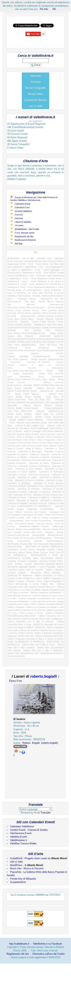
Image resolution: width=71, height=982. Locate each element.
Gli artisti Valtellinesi (23, 211)
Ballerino (59, 558)
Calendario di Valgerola (27, 500)
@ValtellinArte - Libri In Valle (27, 229)
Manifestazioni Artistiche (25, 240)
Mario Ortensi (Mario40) (19, 388)
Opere (10, 299)
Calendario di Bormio (39, 457)
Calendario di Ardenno (17, 454)
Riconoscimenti (14, 301)
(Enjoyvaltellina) (15, 521)
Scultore (28, 564)
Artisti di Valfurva (34, 448)
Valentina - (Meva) (54, 532)
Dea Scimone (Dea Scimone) (44, 330)
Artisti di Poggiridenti (46, 440)
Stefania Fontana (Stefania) (30, 420)
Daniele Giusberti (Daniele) (19, 324)
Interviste (35, 75)
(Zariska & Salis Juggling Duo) (29, 425)
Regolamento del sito (18, 953)
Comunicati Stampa (35, 99)
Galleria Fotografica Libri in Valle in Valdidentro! (42, 619)
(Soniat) (11, 420)
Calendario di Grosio (16, 474)
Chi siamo (19, 225)
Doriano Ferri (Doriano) (20, 336)
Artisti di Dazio (32, 434)
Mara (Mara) (49, 379)
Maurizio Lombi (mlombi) (18, 535)
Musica (21, 552)
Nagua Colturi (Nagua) (27, 394)
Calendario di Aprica (53, 451)
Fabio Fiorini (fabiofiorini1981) (21, 345)
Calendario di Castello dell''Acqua (36, 460)
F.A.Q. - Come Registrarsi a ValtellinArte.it (38, 287)
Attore (35, 558)
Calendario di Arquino (40, 454)
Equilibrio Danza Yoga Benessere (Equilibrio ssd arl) (40, 342)
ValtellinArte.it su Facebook (47, 943)
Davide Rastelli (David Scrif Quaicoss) (24, 327)
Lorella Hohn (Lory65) (51, 373)
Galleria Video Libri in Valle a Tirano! (38, 644)
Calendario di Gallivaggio (51, 472)
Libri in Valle (16, 861)
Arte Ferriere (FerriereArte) (38, 521)
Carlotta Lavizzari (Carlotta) (50, 316)
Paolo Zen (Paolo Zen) (39, 399)
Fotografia (40, 549)
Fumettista (22, 561)
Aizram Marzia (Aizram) (51, 301)
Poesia (36, 552)
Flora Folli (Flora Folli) (51, 345)
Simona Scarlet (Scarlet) (19, 414)
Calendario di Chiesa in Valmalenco (34, 466)
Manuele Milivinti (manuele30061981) (24, 529)
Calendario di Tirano (22, 495)
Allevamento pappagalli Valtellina (48, 564)
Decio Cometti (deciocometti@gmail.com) (26, 333)
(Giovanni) (13, 362)
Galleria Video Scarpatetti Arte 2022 (23, 653)
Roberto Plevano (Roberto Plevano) (43, 405)
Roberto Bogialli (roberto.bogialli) (22, 408)
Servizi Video (35, 93)
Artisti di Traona (56, 446)
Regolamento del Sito (24, 236)
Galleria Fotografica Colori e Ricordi (29, 610)
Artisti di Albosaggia (39, 428)
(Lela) (59, 371)
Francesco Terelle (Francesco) (21, 350)
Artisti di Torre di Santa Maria (35, 446)
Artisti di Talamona (55, 443)
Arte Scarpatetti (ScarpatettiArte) (48, 544)
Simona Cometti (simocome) (49, 417)
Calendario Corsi (22, 207)
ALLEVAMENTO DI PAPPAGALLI (30, 642)
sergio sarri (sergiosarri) (19, 417)
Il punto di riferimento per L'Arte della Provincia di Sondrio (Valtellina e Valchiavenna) (35, 293)
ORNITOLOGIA (14, 546)
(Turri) (11, 423)
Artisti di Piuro (29, 440)
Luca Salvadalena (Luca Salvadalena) (35, 376)
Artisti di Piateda (14, 440)
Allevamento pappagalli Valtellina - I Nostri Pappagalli (31, 567)
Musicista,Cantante (47, 561)
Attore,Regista (47, 558)
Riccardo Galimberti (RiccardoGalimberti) (25, 402)
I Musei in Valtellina (23, 222)
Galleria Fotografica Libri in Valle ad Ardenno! (30, 621)
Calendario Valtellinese (22, 826)
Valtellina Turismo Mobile (23, 843)
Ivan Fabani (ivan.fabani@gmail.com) (24, 371)
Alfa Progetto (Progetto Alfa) (19, 544)
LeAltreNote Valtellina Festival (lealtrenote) (41, 526)
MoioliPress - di (26, 865)
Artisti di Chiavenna (16, 434)
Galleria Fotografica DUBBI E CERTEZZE (26, 627)
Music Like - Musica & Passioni (27, 868)
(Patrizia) (58, 399)
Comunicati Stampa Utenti (35, 261)
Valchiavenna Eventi (20, 833)
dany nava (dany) (55, 324)
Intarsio (60, 549)
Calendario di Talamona (39, 492)
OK (54, 9)
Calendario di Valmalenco (51, 500)
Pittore (60, 561)
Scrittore (18, 564)
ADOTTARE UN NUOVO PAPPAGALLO (44, 546)
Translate (45, 812)
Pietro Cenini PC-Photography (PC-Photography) (29, 538)
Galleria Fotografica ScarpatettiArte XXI (37, 598)
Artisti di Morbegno (54, 437)
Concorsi (35, 81)
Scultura (44, 552)
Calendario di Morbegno (18, 483)
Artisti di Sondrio (39, 443)
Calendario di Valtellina (17, 503)
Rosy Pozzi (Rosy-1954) (19, 411)
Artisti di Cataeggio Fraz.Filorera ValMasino (43, 431)
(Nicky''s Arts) (53, 394)
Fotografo (11, 561)
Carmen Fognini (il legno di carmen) (35, 365)
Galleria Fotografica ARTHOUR (49, 636)
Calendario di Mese (54, 480)
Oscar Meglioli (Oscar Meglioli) (24, 397)
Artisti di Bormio (14, 431)
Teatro (52, 552)
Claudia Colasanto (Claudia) (50, 319)
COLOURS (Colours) (18, 322)
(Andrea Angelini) (54, 307)
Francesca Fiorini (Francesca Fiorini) (35, 348)
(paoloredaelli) (38, 535)
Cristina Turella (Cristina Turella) (47, 322)
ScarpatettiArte (18, 882)
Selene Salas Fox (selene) (49, 414)
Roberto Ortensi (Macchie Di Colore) (24, 379)
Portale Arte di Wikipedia (23, 878)
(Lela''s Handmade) (20, 373)
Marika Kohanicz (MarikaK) (19, 385)
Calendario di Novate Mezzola (48, 483)
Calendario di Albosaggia (29, 451)
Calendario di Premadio (28, 489)
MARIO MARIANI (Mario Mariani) (48, 385)
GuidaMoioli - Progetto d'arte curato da (38, 858)
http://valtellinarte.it (19, 943)
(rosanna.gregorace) (52, 408)
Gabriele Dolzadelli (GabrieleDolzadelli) (28, 356)
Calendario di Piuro (35, 486)
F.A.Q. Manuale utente (24, 233)
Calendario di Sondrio (17, 492)
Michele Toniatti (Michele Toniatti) (22, 391)
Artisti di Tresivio (15, 448)
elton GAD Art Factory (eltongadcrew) (45, 518)
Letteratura (12, 552)
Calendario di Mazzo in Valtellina (29, 480)
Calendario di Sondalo (52, 489)
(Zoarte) (50, 425)
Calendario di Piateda (16, 486)
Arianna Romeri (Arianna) (29, 313)
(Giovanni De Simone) (36, 362)
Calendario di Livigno (27, 477)
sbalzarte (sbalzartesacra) (49, 411)
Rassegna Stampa (27, 299)
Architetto (26, 558)
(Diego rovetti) (55, 333)
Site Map (18, 244)
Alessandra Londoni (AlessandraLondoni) (25, 307)
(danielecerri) (39, 324)
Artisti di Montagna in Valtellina (30, 437)
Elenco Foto (15, 680)
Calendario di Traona (16, 497)
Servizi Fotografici (35, 87)
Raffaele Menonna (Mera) (50, 388)
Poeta (9, 564)
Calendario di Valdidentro (39, 497)
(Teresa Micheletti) (54, 420)
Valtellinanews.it (18, 840)
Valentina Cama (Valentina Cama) (31, 423)
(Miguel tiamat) (45, 391)
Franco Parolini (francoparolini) (49, 350)
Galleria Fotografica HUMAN (50, 604)
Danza (32, 549)
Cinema (23, 549)
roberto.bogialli (43, 676)
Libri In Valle (36, 105)
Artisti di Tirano (14, 446)
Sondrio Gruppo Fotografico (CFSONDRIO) (30, 509)
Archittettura (12, 549)
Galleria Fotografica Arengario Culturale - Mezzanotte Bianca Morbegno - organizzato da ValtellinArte (35, 572)
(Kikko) (48, 371)
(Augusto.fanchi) (26, 316)
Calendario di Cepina (39, 463)
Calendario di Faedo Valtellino (21, 472)
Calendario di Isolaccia (39, 474)
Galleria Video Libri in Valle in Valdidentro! (43, 650)
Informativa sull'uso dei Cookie (48, 953)
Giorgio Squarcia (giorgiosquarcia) (47, 359)
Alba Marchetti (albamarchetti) (35, 304)
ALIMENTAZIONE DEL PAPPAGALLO (34, 506)
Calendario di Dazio (54, 469)
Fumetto (51, 549)
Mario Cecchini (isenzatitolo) (35, 368)
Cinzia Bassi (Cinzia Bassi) (20, 319)
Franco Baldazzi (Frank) (35, 353)
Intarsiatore (33, 561)
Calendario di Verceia (37, 503)
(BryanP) (58, 506)
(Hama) (58, 362)
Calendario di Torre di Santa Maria (48, 495)
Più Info (44, 9)
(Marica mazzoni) (48, 382)
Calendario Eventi (22, 204)
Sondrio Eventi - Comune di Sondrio (29, 830)
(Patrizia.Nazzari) (54, 535)
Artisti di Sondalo (24, 443)
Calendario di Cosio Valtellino (28, 469)
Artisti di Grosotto (48, 434)
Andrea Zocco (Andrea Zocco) (22, 310)
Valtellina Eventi (18, 836)
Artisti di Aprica (56, 428)
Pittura (29, 552)
